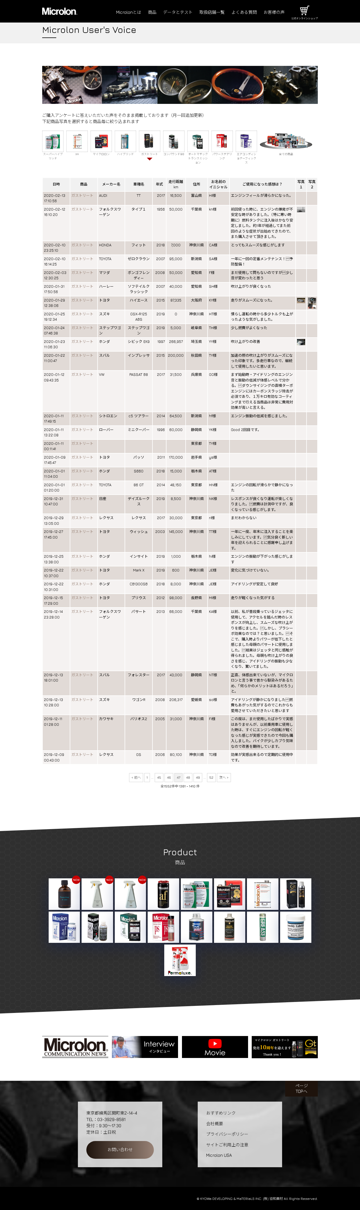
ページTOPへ (301, 1088)
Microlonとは (128, 12)
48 (188, 777)
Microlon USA (219, 1155)
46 (169, 777)
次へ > (224, 777)
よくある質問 (244, 12)
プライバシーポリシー (227, 1134)
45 (159, 777)
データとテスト (178, 12)
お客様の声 (274, 12)
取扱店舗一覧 (212, 12)
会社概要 (214, 1123)
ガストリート (82, 195)
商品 (152, 12)
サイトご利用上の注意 (227, 1144)
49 (198, 777)
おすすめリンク (221, 1113)
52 (211, 777)
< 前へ (136, 777)
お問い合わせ (120, 1149)
